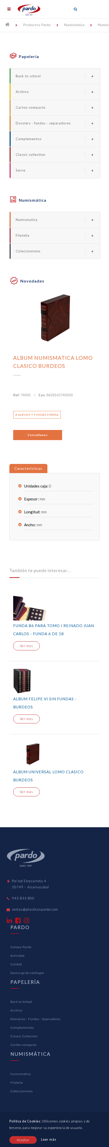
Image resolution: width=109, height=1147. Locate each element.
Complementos (29, 139)
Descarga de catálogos (27, 973)
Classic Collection (24, 1036)
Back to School (21, 1002)
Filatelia (22, 235)
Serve (20, 170)
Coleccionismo (28, 251)
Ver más (26, 646)
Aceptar (23, 1140)
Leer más (48, 1139)
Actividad (17, 955)
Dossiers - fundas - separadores (43, 123)
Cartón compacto (23, 1045)
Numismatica (27, 220)
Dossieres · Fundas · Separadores (35, 1019)
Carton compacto (31, 107)
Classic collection (30, 155)
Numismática (74, 25)
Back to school (28, 76)
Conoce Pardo (20, 947)
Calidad (16, 964)
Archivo (22, 92)
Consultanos (38, 435)
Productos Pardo (37, 25)
